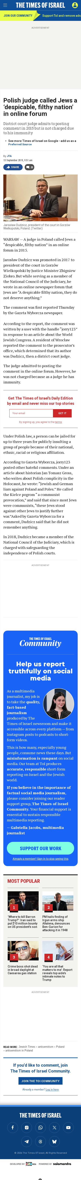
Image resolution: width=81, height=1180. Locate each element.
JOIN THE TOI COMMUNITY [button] (40, 1081)
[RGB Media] (32, 1164)
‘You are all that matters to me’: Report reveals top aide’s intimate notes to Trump (57, 973)
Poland (60, 1046)
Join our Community (18, 15)
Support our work (40, 848)
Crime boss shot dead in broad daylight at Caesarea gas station (23, 970)
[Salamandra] (62, 1163)
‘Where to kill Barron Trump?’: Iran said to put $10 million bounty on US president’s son (22, 921)
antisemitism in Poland (19, 1050)
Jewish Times (27, 1046)
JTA (9, 156)
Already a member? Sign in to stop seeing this (40, 858)
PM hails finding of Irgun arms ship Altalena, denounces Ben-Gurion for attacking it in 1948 (56, 923)
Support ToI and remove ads (61, 15)
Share (15, 167)
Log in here (52, 1089)
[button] (75, 5)
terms (58, 422)
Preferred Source (20, 144)
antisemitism (45, 1046)
